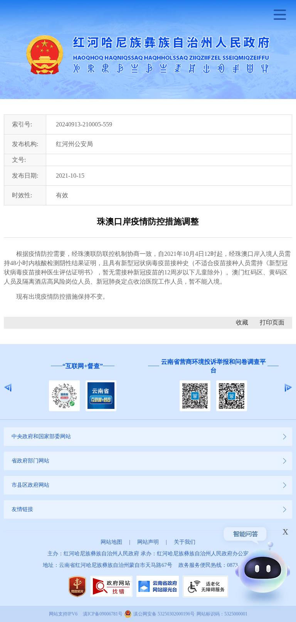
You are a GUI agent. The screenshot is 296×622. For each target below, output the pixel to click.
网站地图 (111, 542)
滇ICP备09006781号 (103, 614)
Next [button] (288, 387)
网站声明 (148, 542)
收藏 (242, 322)
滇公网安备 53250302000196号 (164, 614)
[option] (82, 387)
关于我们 (184, 542)
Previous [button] (8, 387)
